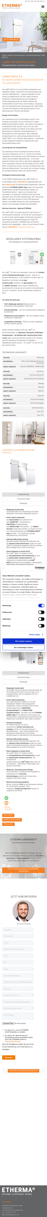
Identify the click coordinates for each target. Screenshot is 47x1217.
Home (4, 55)
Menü (43, 7)
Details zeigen (34, 634)
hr (41, 1)
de (26, 1)
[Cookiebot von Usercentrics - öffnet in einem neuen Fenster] (34, 568)
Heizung (10, 55)
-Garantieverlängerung (21, 227)
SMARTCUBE (10, 184)
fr (35, 1)
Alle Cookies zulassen (23, 641)
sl (44, 1)
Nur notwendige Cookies (23, 647)
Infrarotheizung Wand (33, 55)
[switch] (41, 612)
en (32, 1)
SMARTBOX (21, 182)
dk (38, 1)
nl (29, 1)
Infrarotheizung (19, 55)
